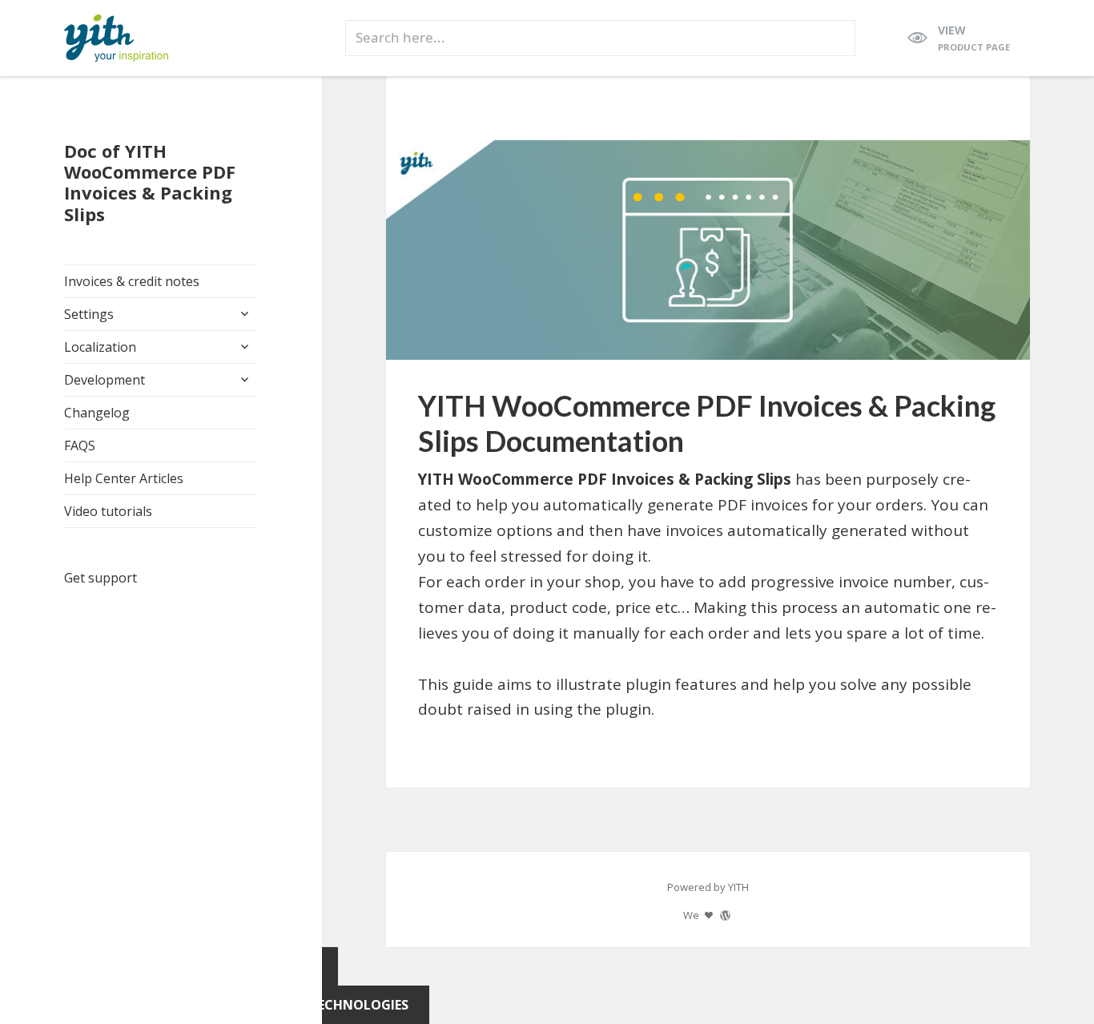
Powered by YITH (708, 887)
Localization (100, 347)
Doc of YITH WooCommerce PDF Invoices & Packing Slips (149, 182)
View (974, 37)
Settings (89, 314)
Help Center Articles (123, 478)
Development (104, 380)
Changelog (97, 412)
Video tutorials (108, 511)
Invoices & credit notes (131, 281)
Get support (100, 578)
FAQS (79, 445)
